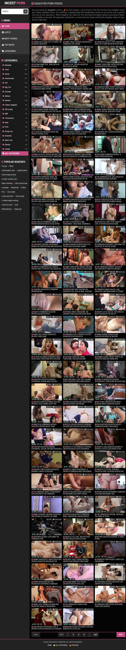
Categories (10, 51)
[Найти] (25, 11)
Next (121, 635)
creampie (5, 187)
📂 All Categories (60, 645)
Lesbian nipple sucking (10, 200)
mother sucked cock (9, 179)
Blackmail (14, 187)
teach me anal (7, 205)
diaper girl (17, 209)
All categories (12, 153)
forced (4, 166)
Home (7, 26)
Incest (15, 3)
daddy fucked (22, 170)
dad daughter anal (8, 170)
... (89, 635)
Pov (3, 192)
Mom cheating (7, 183)
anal (16, 205)
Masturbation (7, 209)
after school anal (21, 183)
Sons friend (20, 196)
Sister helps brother (9, 175)
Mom (11, 166)
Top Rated (9, 45)
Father (23, 187)
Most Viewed (10, 38)
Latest (7, 32)
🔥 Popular (73, 645)
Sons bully (11, 192)
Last (95, 635)
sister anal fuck (7, 196)
